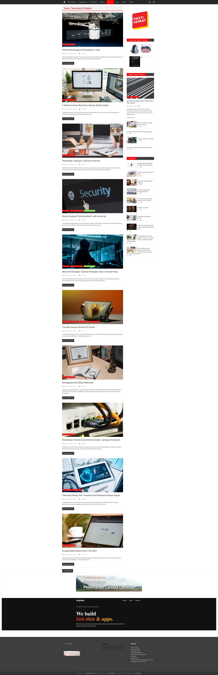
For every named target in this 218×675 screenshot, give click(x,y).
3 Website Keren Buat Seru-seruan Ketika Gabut (85, 105)
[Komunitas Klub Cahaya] (72, 653)
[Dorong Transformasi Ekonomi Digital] (132, 173)
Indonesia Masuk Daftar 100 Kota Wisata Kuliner (139, 147)
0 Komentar (83, 53)
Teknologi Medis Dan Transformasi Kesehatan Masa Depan (91, 495)
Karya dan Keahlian (67, 321)
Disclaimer (133, 656)
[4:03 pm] (138, 209)
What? (131, 2)
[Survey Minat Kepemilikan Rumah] (132, 217)
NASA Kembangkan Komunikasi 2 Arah (81, 50)
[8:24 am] (138, 140)
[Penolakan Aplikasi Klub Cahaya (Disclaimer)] (132, 191)
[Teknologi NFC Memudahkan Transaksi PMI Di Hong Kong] (132, 164)
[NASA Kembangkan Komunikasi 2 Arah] (92, 29)
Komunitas (93, 2)
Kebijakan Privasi (135, 651)
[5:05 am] (138, 167)
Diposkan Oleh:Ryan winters (70, 53)
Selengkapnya (130, 117)
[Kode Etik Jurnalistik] (132, 209)
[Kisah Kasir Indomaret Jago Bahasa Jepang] (132, 124)
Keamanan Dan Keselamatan (138, 654)
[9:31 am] (138, 202)
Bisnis (102, 2)
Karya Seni (76, 321)
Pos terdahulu (68, 570)
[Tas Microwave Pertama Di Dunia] (92, 307)
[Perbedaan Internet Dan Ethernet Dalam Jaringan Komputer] (92, 419)
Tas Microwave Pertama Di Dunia (78, 327)
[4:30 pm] (138, 193)
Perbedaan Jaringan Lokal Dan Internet (81, 160)
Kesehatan (83, 321)
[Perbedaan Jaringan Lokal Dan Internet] (92, 140)
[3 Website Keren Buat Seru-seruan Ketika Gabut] (92, 85)
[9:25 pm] (127, 243)
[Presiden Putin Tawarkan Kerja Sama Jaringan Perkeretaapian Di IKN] (132, 226)
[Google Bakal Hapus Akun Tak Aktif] (92, 530)
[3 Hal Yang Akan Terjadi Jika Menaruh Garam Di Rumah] (132, 200)
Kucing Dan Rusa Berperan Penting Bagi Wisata (139, 131)
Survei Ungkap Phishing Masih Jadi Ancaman (84, 216)
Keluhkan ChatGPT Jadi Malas (145, 138)
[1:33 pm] (138, 126)
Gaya (116, 2)
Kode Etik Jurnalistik (142, 207)
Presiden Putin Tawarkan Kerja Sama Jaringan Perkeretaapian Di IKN (145, 227)
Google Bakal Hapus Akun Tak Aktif (79, 551)
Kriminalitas (65, 210)
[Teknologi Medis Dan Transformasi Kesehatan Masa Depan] (92, 475)
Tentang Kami (134, 647)
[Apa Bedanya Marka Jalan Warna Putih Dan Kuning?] (140, 88)
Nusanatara (82, 2)
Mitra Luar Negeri (135, 649)
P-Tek (109, 2)
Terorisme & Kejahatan (89, 210)
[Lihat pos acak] (154, 2)
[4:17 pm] (138, 184)
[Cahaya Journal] (64, 2)
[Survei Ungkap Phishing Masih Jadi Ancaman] (92, 196)
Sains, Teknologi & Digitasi (69, 44)
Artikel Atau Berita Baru (133, 97)
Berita (124, 2)
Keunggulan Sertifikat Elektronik (77, 382)
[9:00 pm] (127, 255)
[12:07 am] (127, 149)
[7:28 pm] (127, 230)
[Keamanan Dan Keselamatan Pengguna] (132, 182)
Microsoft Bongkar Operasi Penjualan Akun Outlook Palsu (90, 271)
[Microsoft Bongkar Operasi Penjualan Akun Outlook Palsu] (92, 251)
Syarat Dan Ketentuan (136, 652)
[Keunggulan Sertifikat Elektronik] (92, 362)
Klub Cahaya (71, 2)
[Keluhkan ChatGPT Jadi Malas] (132, 140)
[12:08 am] (138, 175)
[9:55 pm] (138, 220)
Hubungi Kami (134, 658)
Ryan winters (134, 106)
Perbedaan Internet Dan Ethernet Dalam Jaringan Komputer (91, 440)
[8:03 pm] (127, 133)
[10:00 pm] (127, 106)
